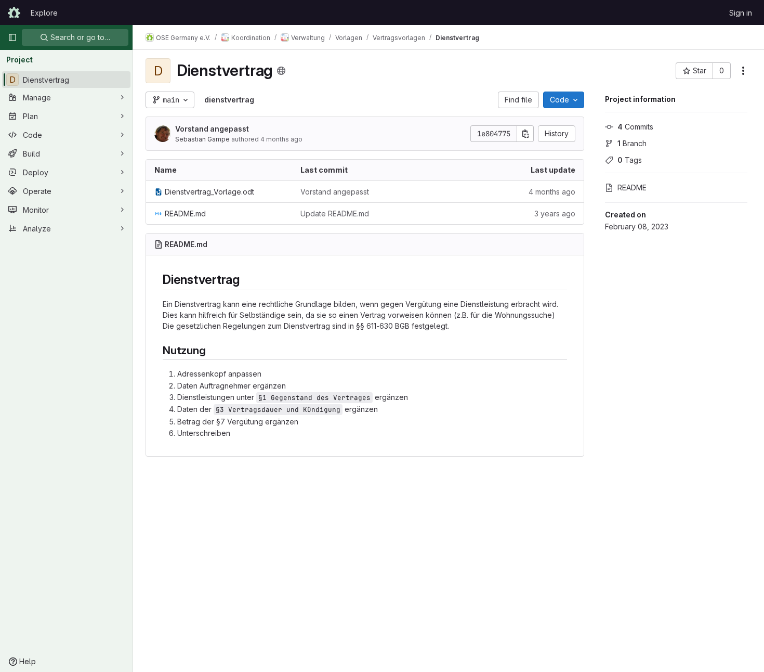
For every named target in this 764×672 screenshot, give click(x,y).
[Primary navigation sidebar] (12, 37)
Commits (635, 126)
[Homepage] (14, 12)
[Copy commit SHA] (525, 133)
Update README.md (334, 213)
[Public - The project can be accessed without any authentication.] (281, 71)
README (632, 187)
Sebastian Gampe (202, 139)
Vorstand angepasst (212, 128)
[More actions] (743, 70)
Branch (632, 143)
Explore (44, 12)
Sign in (740, 12)
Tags (629, 160)
